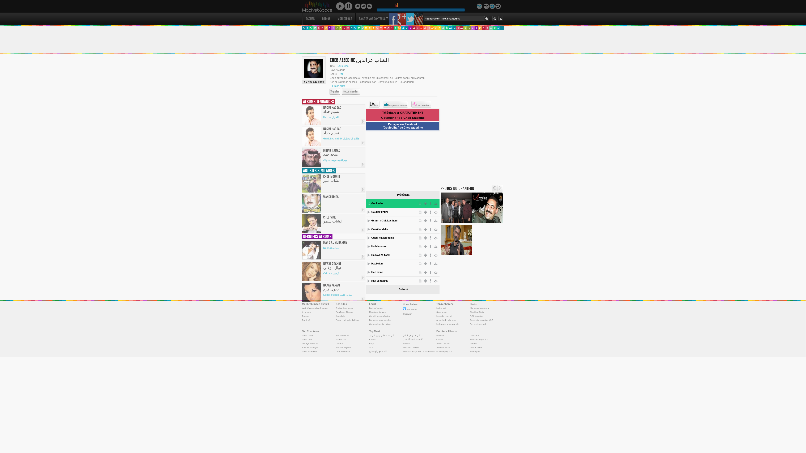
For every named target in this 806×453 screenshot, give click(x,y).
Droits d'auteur (376, 308)
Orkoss (439, 339)
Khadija (373, 339)
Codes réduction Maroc (380, 324)
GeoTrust (340, 312)
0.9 (399, 27)
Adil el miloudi (342, 335)
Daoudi (339, 343)
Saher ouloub (443, 343)
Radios (326, 19)
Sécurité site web (478, 324)
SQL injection (476, 316)
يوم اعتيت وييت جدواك (335, 160)
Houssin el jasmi (343, 347)
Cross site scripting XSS (481, 320)
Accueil (310, 19)
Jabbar (473, 343)
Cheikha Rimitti (477, 312)
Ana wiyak (475, 351)
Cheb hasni (307, 335)
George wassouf (310, 343)
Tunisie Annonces (344, 308)
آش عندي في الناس (411, 335)
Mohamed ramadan (479, 308)
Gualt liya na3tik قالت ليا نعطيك (341, 138)
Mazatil (406, 343)
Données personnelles (380, 320)
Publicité (306, 320)
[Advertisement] (403, 41)
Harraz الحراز (331, 117)
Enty (371, 343)
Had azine (377, 272)
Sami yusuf (441, 312)
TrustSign (407, 314)
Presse (305, 316)
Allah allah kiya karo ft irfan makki (419, 351)
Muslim (473, 304)
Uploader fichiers (351, 320)
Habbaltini (377, 263)
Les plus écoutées (397, 105)
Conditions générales (379, 316)
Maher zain (441, 308)
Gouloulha (343, 66)
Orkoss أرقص (331, 273)
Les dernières (423, 105)
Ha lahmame (378, 246)
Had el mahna (379, 280)
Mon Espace (345, 19)
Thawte (349, 312)
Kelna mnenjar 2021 (480, 339)
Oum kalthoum (343, 351)
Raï (341, 74)
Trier (376, 105)
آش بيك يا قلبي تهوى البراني (381, 335)
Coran (339, 320)
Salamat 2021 (443, 347)
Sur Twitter (412, 309)
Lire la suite (338, 86)
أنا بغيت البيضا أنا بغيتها (413, 339)
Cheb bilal (307, 339)
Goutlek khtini (379, 212)
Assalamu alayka (411, 347)
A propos (306, 312)
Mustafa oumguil (444, 316)
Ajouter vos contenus (372, 19)
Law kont (474, 335)
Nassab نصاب (331, 248)
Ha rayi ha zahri (380, 255)
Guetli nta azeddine (382, 237)
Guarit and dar (379, 229)
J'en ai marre (476, 347)
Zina (371, 347)
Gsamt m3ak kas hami (384, 220)
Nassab (440, 335)
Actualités (340, 316)
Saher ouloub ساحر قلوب (337, 294)
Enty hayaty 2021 (445, 351)
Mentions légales (377, 312)
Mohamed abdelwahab (447, 324)
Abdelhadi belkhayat (446, 320)
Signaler (334, 91)
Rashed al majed (310, 347)
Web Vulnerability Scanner (315, 308)
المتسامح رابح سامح (378, 351)
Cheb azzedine (309, 351)
